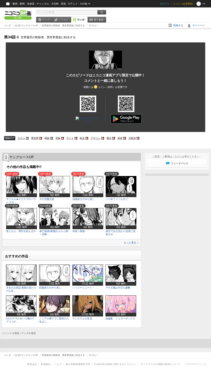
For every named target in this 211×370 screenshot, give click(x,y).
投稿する (178, 25)
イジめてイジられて (117, 199)
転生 (82, 138)
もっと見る (130, 242)
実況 (63, 3)
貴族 (57, 138)
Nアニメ (72, 3)
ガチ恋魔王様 (46, 199)
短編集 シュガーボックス (120, 318)
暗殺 (47, 138)
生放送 (30, 3)
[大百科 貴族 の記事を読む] (62, 138)
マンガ (80, 19)
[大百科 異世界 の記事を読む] (40, 138)
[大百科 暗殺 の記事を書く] (51, 138)
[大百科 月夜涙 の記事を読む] (138, 138)
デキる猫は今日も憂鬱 (118, 287)
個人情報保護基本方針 (78, 364)
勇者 (119, 138)
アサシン (96, 138)
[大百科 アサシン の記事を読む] (102, 138)
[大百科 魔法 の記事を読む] (113, 138)
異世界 (35, 138)
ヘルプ (58, 364)
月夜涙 (132, 138)
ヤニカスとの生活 (82, 318)
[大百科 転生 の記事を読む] (87, 138)
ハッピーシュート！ (83, 287)
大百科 (55, 3)
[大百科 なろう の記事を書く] (27, 138)
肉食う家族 (79, 231)
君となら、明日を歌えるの (21, 231)
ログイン (165, 3)
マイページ (198, 25)
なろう (21, 138)
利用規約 (46, 364)
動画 (15, 3)
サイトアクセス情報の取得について (160, 364)
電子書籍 (98, 19)
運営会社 (32, 364)
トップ (45, 19)
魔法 (109, 138)
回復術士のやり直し (84, 199)
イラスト (63, 19)
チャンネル (43, 3)
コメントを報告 (10, 333)
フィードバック (179, 163)
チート (70, 138)
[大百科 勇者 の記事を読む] (124, 138)
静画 (22, 3)
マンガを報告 (28, 333)
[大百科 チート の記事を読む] (76, 138)
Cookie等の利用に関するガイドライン (115, 364)
